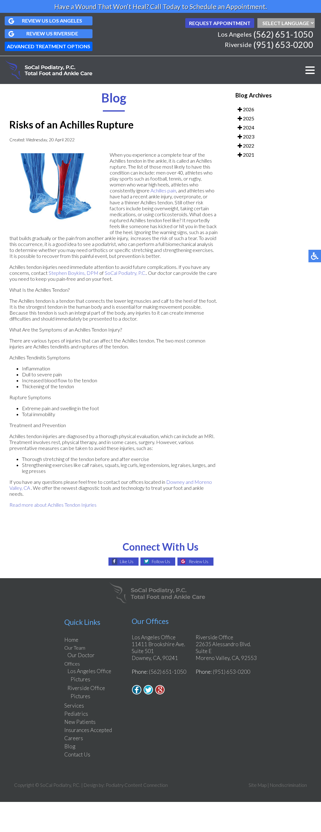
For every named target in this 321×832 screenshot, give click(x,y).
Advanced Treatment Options (48, 46)
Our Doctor (81, 655)
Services (74, 705)
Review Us (198, 561)
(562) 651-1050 (283, 34)
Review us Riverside (52, 33)
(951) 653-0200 (283, 44)
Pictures (80, 679)
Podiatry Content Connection (137, 785)
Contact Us (77, 754)
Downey (176, 482)
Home (71, 639)
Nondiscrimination (288, 785)
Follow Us (161, 561)
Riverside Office (86, 688)
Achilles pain (163, 190)
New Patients (80, 722)
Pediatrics (76, 713)
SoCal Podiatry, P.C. (125, 273)
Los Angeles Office (89, 671)
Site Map (257, 785)
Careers (73, 738)
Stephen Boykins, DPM (73, 273)
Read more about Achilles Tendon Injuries (53, 505)
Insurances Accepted (88, 730)
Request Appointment (219, 23)
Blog (69, 746)
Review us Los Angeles (52, 21)
